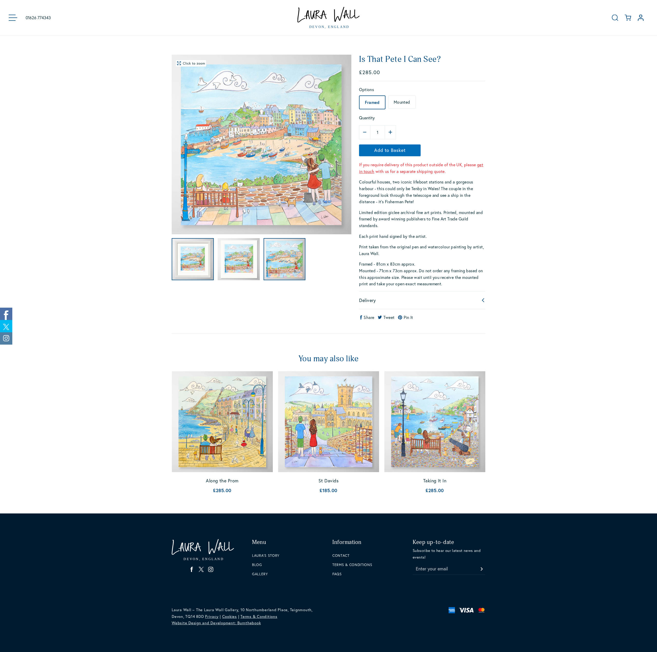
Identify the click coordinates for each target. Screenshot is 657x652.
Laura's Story (265, 555)
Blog (257, 564)
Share (369, 317)
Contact (341, 555)
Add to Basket (390, 150)
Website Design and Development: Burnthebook (216, 622)
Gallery (260, 573)
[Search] (615, 17)
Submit (481, 567)
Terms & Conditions (352, 564)
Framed (372, 102)
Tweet (388, 317)
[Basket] (628, 17)
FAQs (337, 573)
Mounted (402, 102)
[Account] (640, 17)
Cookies (229, 616)
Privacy (211, 616)
